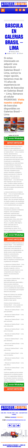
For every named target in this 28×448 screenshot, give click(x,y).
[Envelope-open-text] (14, 425)
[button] (3, 10)
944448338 (13, 417)
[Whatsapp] (16, 10)
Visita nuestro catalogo (14, 101)
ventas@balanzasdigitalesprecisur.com (16, 420)
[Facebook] (10, 425)
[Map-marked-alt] (23, 10)
